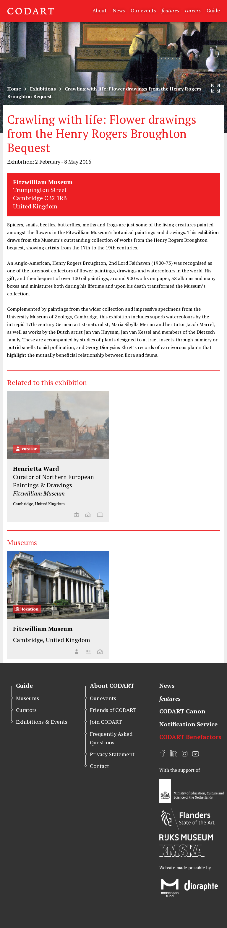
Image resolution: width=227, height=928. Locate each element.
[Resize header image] (215, 88)
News (119, 10)
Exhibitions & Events (41, 721)
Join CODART (106, 721)
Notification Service (188, 724)
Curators (26, 709)
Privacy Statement (112, 754)
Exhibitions (43, 88)
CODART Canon (182, 711)
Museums (27, 698)
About (100, 10)
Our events (143, 10)
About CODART (112, 686)
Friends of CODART (113, 709)
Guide (213, 10)
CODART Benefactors (190, 737)
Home (14, 88)
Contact (99, 765)
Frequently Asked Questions (111, 738)
